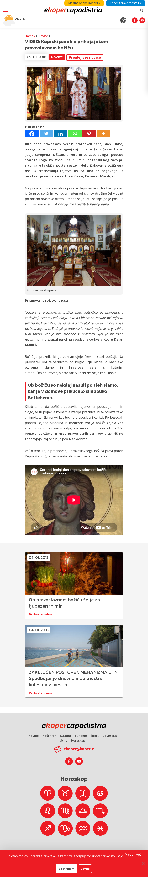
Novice (43, 36)
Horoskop (78, 740)
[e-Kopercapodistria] (72, 10)
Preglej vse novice (85, 57)
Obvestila (109, 735)
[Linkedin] (60, 133)
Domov (30, 36)
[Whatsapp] (75, 133)
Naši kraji (49, 735)
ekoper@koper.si (79, 749)
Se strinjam (66, 868)
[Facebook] (32, 133)
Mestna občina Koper (82, 3)
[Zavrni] (143, 863)
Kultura (65, 735)
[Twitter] (46, 133)
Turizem (81, 735)
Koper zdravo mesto (124, 3)
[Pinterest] (89, 133)
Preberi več (133, 854)
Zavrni (85, 868)
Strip (63, 740)
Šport (95, 735)
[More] (103, 133)
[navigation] (74, 14)
